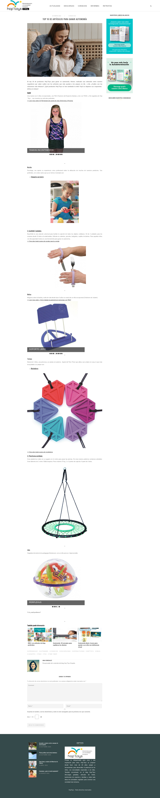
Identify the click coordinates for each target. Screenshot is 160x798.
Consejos (82, 6)
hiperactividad (78, 651)
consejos (54, 651)
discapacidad (65, 651)
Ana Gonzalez (47, 660)
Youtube (126, 104)
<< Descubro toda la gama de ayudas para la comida (43, 241)
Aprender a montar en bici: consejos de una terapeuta (48, 743)
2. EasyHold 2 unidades (34, 231)
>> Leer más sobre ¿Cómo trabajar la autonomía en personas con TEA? (49, 300)
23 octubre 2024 (45, 747)
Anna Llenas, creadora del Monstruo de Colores (48, 762)
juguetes (31, 654)
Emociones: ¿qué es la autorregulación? (48, 771)
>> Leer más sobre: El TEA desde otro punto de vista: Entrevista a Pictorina (50, 101)
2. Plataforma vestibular (35, 456)
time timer (53, 654)
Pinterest (122, 104)
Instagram (117, 104)
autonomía (44, 651)
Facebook (108, 104)
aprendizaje (33, 651)
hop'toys (90, 651)
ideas (98, 651)
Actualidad (55, 6)
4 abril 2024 (43, 765)
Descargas (69, 6)
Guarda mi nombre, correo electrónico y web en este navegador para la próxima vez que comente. (58, 711)
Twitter (113, 104)
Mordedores (34, 368)
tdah (39, 654)
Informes (95, 6)
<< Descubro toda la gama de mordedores (40, 452)
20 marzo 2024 (44, 773)
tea (45, 654)
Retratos (107, 6)
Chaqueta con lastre (37, 177)
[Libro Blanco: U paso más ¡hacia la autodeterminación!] (119, 75)
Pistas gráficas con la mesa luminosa (48, 752)
